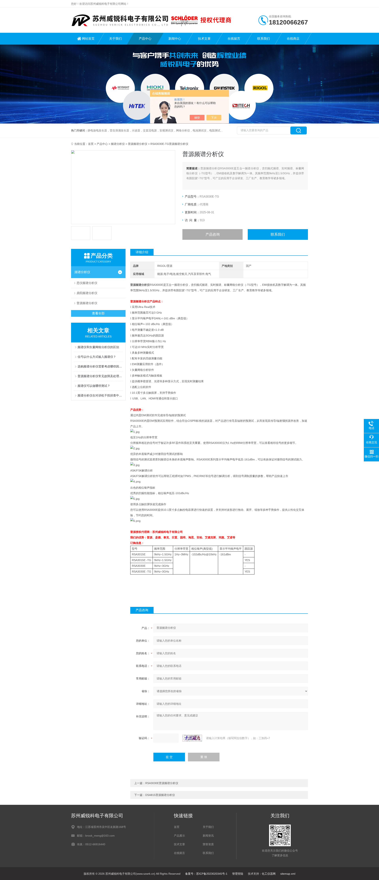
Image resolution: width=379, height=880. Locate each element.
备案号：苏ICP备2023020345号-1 (206, 873)
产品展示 (179, 835)
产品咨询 (212, 234)
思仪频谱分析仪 (87, 283)
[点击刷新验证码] (192, 738)
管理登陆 (237, 873)
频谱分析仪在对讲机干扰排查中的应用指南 (100, 395)
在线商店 (293, 38)
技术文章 (204, 38)
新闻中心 (174, 38)
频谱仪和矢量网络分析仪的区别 (98, 347)
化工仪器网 (269, 873)
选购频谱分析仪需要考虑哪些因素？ (100, 366)
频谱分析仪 (118, 143)
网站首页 (88, 38)
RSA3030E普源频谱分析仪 (161, 783)
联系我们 (263, 38)
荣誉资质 (208, 844)
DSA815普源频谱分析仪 (160, 795)
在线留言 (234, 38)
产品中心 (145, 38)
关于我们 (115, 38)
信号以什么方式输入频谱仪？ (97, 356)
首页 (91, 143)
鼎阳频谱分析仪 (87, 293)
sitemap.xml (287, 873)
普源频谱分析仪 (137, 143)
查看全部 (98, 313)
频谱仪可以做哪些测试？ (94, 385)
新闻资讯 (208, 835)
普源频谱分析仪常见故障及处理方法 (100, 376)
